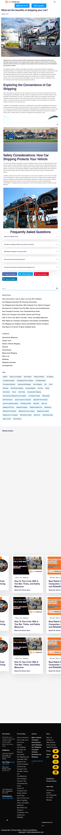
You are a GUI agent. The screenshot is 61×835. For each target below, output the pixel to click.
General (5, 347)
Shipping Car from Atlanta (9, 411)
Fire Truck (40, 388)
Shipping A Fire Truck (8, 407)
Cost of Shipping (37, 384)
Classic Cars (6, 340)
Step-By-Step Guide (48, 415)
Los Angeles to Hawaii (34, 396)
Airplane (5, 376)
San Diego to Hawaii (26, 403)
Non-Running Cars (7, 399)
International (6, 350)
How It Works (6, 392)
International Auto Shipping (37, 743)
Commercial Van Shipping (24, 384)
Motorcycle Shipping (9, 353)
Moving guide (45, 396)
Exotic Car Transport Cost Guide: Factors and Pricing (21, 314)
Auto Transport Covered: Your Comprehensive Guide (21, 311)
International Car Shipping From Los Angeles (14, 396)
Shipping (5, 359)
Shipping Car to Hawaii (43, 411)
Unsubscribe (5, 830)
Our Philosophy (51, 795)
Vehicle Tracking (51, 747)
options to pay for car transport (23, 399)
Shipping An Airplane (22, 407)
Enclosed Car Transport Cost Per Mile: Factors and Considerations (26, 308)
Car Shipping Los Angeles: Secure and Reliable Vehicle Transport (25, 324)
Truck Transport (17, 419)
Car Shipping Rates (40, 380)
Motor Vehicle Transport (36, 738)
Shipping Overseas (9, 362)
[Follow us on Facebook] (56, 767)
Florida (47, 388)
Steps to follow (7, 419)
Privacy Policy (51, 781)
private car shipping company (10, 403)
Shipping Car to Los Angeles (10, 415)
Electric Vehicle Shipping (11, 344)
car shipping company (8, 380)
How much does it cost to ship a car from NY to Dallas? (22, 299)
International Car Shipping (34, 392)
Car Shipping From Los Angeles (25, 380)
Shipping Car (48, 407)
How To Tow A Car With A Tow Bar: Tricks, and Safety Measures (25, 317)
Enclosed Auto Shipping (17, 388)
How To (14, 392)
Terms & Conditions (30, 830)
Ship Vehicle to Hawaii (25, 415)
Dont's (50, 384)
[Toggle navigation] (54, 2)
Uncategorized (7, 365)
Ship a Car (44, 403)
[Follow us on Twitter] (56, 751)
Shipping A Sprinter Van (36, 407)
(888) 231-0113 (22, 5)
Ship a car (5, 14)
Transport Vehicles (35, 750)
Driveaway (5, 388)
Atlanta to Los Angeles (15, 376)
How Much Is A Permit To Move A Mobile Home (19, 327)
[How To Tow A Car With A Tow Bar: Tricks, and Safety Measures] (27, 444)
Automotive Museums (10, 337)
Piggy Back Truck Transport (40, 399)
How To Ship (22, 392)
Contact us (49, 740)
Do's (45, 384)
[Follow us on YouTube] (56, 756)
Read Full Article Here (22, 468)
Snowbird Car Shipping (36, 755)
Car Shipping (36, 747)
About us (49, 737)
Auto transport (27, 376)
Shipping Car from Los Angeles (27, 411)
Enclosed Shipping (30, 388)
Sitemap (49, 800)
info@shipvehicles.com (47, 822)
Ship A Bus (36, 403)
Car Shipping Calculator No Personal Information (19, 302)
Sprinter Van (37, 415)
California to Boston (39, 376)
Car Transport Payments (9, 384)
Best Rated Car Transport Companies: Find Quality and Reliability (25, 321)
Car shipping (50, 376)
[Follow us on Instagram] (56, 762)
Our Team (49, 797)
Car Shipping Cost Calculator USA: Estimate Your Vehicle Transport (26, 305)
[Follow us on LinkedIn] (56, 772)
